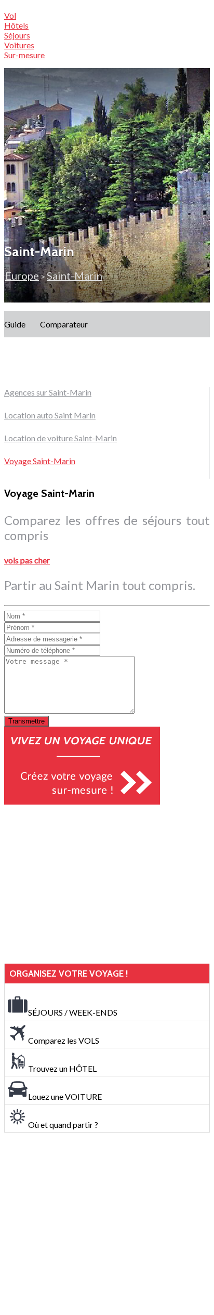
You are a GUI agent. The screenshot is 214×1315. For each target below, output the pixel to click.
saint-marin (74, 275)
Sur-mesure (24, 55)
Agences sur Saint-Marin (47, 392)
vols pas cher (27, 560)
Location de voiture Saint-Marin (60, 438)
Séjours (17, 35)
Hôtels (16, 25)
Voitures (19, 45)
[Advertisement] (82, 884)
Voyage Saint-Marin (39, 461)
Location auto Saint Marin (50, 415)
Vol (10, 15)
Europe (22, 275)
